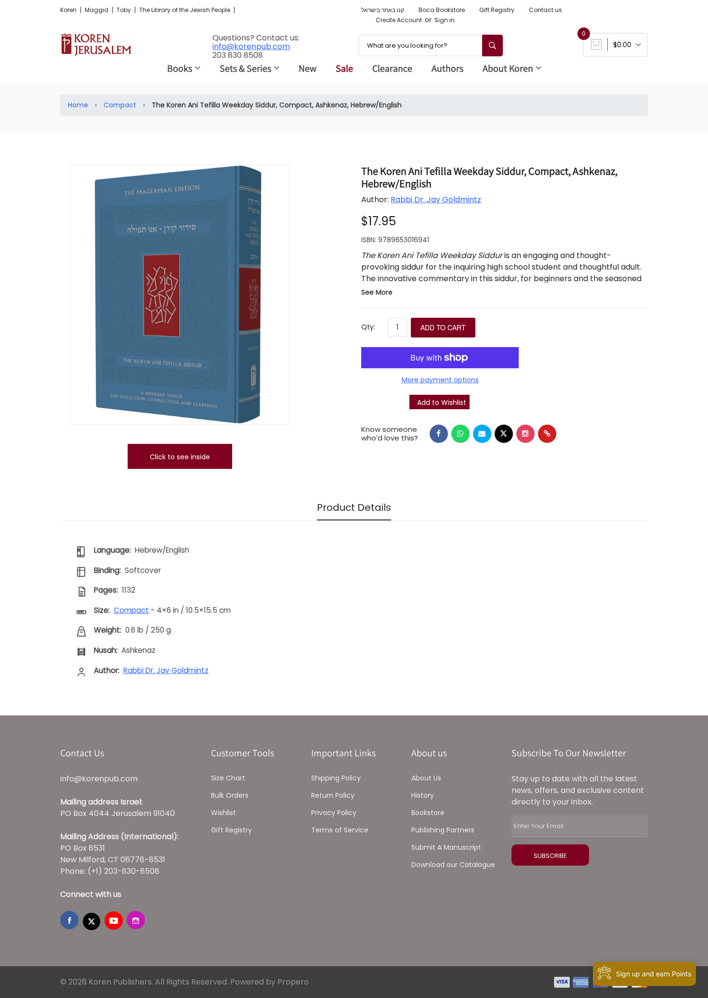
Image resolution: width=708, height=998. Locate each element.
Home (78, 105)
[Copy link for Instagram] (525, 434)
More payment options (440, 380)
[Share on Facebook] (439, 434)
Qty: (368, 327)
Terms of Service (339, 830)
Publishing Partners (442, 830)
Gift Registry (496, 10)
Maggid (97, 10)
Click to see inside (180, 457)
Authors (447, 68)
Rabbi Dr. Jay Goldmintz (436, 199)
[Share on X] (504, 434)
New (307, 68)
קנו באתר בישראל (382, 10)
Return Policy (332, 795)
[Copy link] (547, 434)
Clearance (392, 68)
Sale (344, 68)
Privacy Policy (333, 812)
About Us (426, 778)
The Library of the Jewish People (185, 10)
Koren (69, 10)
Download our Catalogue (453, 864)
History (422, 795)
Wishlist (223, 812)
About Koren (508, 68)
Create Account (399, 20)
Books (179, 68)
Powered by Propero (269, 981)
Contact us (545, 10)
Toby (124, 10)
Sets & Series (245, 68)
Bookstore (428, 812)
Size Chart (228, 778)
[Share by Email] (482, 434)
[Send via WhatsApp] (460, 434)
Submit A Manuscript (446, 847)
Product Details (354, 507)
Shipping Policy (336, 778)
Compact (120, 105)
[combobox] (430, 45)
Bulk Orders (230, 795)
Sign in (444, 20)
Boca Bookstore (442, 10)
